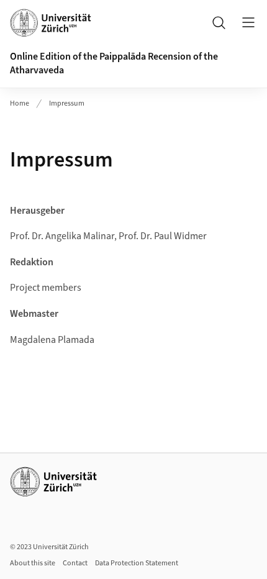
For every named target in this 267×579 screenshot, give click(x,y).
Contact (75, 563)
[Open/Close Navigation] (248, 22)
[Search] (218, 22)
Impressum (66, 103)
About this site (32, 563)
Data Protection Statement (136, 563)
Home (19, 103)
